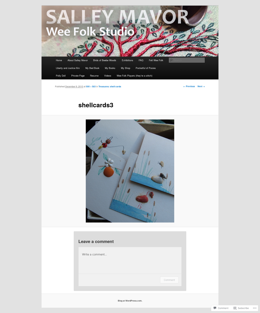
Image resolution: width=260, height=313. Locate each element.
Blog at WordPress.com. (130, 300)
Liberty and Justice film (68, 68)
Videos (107, 75)
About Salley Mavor (78, 60)
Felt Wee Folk (156, 60)
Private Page (78, 75)
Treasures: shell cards (110, 86)
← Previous (189, 86)
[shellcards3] (130, 171)
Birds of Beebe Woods (104, 60)
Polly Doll (61, 75)
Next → (201, 86)
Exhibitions (127, 60)
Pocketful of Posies (146, 68)
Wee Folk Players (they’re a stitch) (134, 75)
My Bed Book (92, 68)
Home (59, 60)
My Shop (125, 68)
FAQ (141, 60)
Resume (94, 75)
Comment (169, 279)
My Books (110, 68)
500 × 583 (91, 86)
